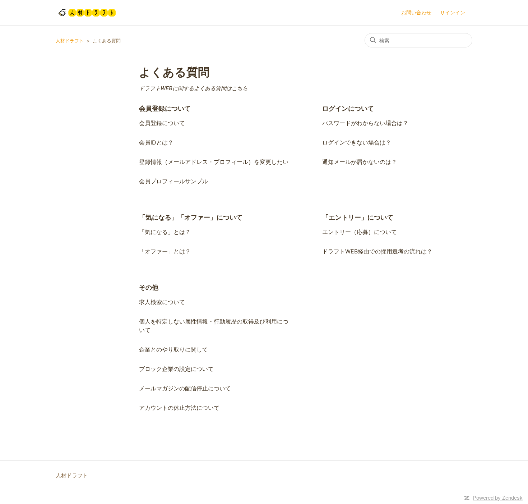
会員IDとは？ (156, 142)
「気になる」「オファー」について (190, 217)
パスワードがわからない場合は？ (365, 123)
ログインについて (348, 108)
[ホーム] (87, 12)
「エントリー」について (357, 217)
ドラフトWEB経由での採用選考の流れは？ (377, 251)
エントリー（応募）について (359, 231)
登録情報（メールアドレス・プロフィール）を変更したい (213, 161)
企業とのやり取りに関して (173, 349)
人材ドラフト (70, 40)
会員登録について (165, 108)
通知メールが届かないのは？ (359, 161)
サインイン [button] (452, 12)
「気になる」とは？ (165, 231)
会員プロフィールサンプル (173, 181)
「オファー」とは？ (165, 251)
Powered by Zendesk (498, 498)
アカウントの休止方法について (179, 407)
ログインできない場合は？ (356, 142)
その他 (148, 287)
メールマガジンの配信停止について (185, 388)
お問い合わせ (416, 12)
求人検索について (162, 302)
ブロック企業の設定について (176, 368)
